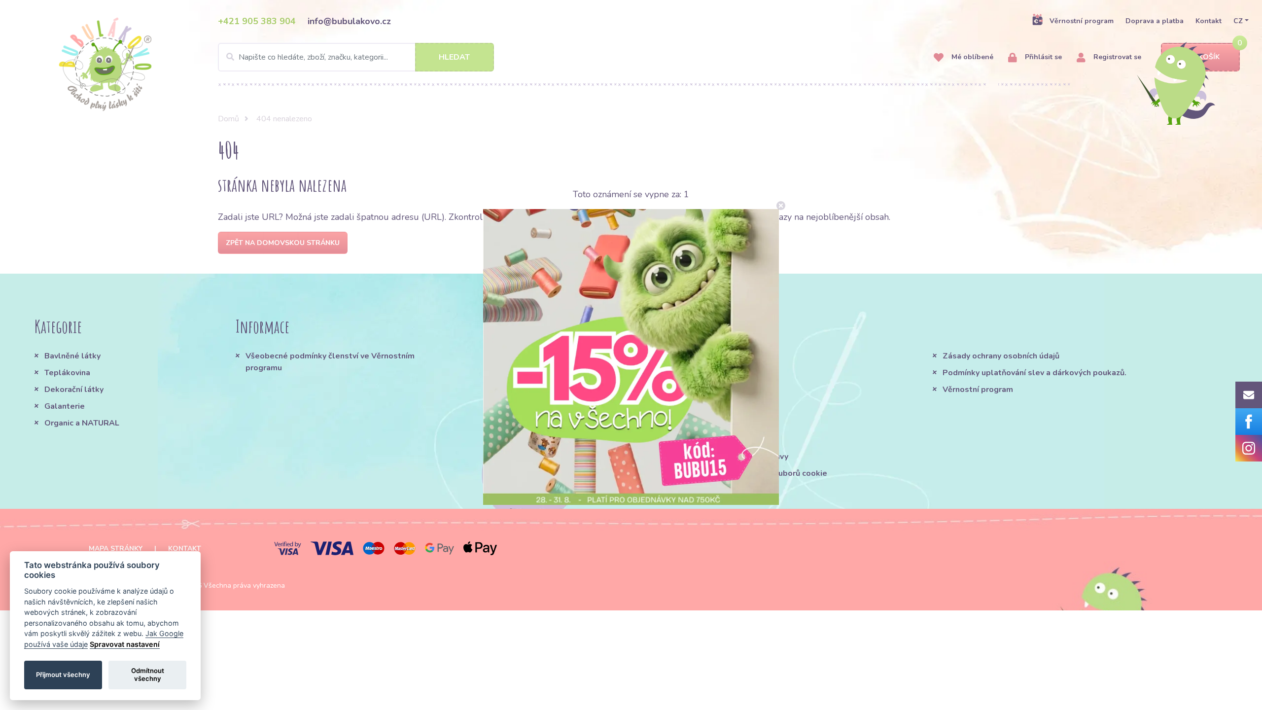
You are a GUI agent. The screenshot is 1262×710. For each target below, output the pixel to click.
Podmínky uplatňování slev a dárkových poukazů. (1034, 372)
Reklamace (669, 423)
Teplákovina (67, 372)
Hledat (454, 57)
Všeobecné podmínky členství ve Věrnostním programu (330, 362)
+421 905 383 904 (257, 21)
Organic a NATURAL (81, 423)
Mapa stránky (115, 548)
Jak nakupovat (674, 372)
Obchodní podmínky (685, 356)
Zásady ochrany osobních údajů (1001, 356)
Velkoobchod (673, 439)
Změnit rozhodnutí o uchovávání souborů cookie (737, 473)
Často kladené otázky (689, 389)
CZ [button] (1238, 21)
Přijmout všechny (63, 674)
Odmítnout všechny (147, 674)
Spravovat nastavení (125, 644)
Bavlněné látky (72, 356)
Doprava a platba (1154, 21)
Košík (1209, 57)
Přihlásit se (1042, 57)
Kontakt (1208, 21)
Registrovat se (1116, 57)
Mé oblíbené (971, 57)
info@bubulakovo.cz (349, 21)
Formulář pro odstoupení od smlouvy (718, 456)
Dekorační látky (74, 389)
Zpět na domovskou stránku (283, 243)
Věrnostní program (1082, 21)
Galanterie (64, 406)
